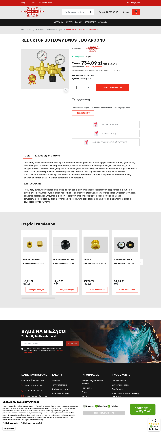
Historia (85, 396)
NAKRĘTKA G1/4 (31, 259)
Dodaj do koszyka (112, 87)
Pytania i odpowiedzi (61, 393)
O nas (32, 3)
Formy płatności (59, 385)
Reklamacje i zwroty (61, 389)
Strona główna (26, 30)
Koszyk (126, 12)
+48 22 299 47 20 (33, 391)
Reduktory (40, 30)
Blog (23, 3)
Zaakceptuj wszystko (142, 409)
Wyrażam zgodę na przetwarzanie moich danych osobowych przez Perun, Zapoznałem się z (43, 350)
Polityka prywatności (31, 423)
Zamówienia (117, 389)
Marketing (114, 406)
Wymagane (90, 406)
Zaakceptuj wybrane (104, 413)
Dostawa (56, 381)
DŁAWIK (88, 259)
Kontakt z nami (45, 3)
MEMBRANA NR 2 (123, 259)
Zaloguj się (135, 3)
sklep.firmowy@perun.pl (36, 396)
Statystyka (102, 406)
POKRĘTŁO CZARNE (63, 259)
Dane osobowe (119, 381)
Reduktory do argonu (55, 30)
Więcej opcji (9, 428)
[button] (136, 12)
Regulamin (87, 388)
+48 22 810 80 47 (83, 113)
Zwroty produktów (120, 385)
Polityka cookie (10, 423)
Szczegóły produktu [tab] (47, 155)
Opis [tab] (27, 155)
